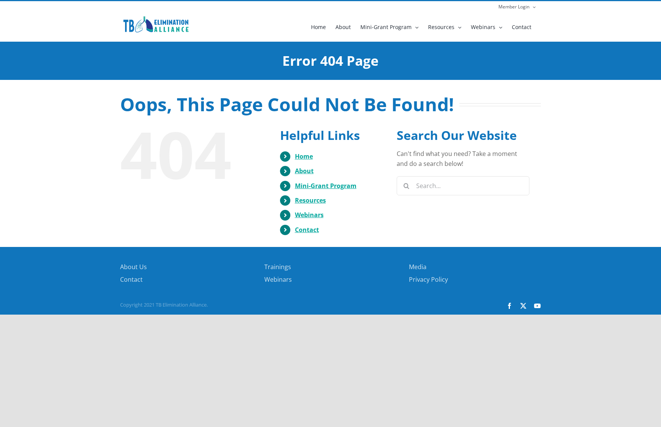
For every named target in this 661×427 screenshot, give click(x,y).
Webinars (309, 215)
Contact (307, 230)
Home (304, 156)
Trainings (277, 267)
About (304, 171)
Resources (310, 200)
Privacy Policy (428, 279)
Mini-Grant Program (326, 186)
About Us (133, 267)
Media (418, 267)
